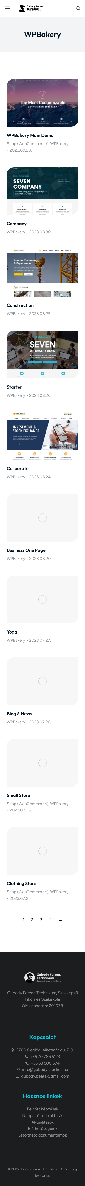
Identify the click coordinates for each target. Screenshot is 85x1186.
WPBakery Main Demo (30, 135)
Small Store (18, 795)
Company (17, 223)
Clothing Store (21, 883)
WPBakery (59, 143)
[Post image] (42, 103)
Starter (14, 387)
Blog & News (19, 713)
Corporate (18, 468)
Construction (20, 305)
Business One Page (26, 550)
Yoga (12, 632)
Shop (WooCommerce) (27, 143)
